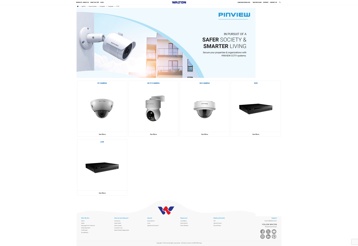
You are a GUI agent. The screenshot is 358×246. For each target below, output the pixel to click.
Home (82, 221)
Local (148, 223)
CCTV (117, 6)
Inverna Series (93, 6)
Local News (183, 221)
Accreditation (84, 232)
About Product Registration (121, 230)
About (82, 223)
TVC (214, 221)
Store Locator (118, 225)
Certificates (84, 230)
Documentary (217, 225)
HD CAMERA (205, 83)
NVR (256, 83)
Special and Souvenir (153, 225)
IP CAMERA (102, 83)
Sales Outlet (117, 223)
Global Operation (85, 228)
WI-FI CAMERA (153, 83)
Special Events (217, 223)
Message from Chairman (88, 225)
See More (102, 134)
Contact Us (117, 221)
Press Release (184, 225)
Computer (102, 6)
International (150, 221)
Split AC (83, 6)
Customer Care (118, 228)
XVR (102, 142)
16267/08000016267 (270, 221)
